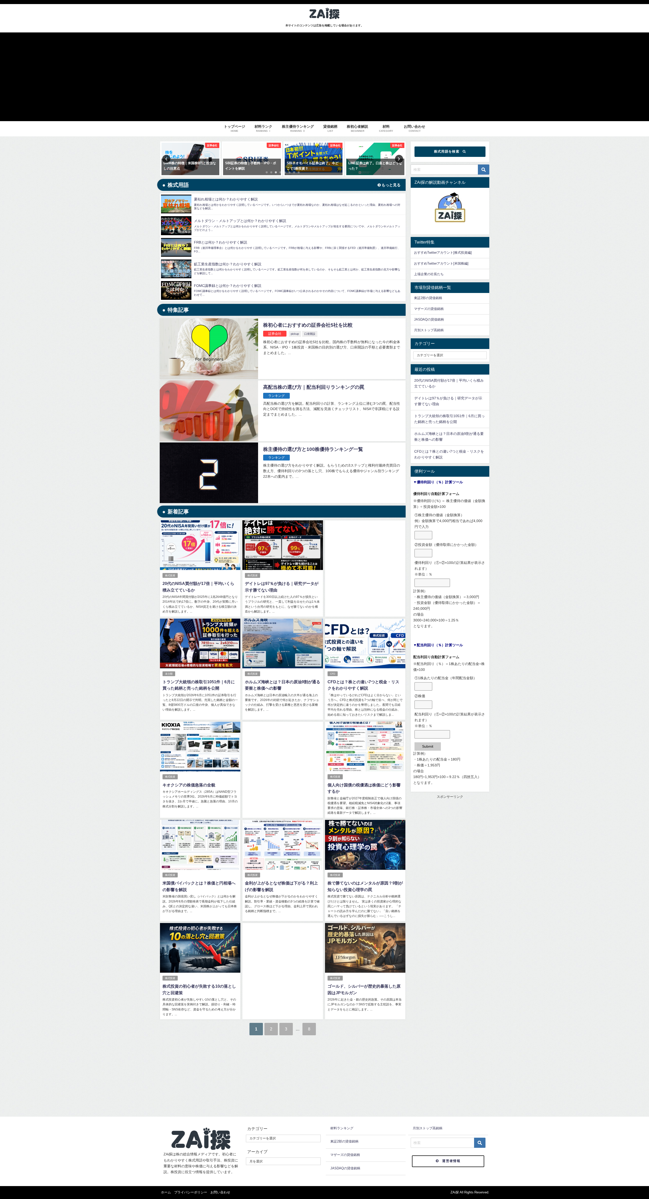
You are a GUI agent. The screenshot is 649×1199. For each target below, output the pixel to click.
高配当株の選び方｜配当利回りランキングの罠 (313, 387)
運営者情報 (451, 1161)
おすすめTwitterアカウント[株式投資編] (443, 252)
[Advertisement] (365, 563)
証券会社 (274, 333)
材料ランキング (341, 1128)
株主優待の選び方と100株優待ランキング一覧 (313, 449)
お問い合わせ (220, 1192)
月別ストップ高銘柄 (429, 330)
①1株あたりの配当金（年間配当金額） (445, 678)
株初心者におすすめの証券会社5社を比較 (308, 325)
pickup (295, 333)
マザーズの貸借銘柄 (429, 308)
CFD (332, 674)
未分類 (169, 674)
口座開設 (309, 333)
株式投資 (170, 575)
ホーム (166, 1192)
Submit (427, 746)
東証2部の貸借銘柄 (428, 298)
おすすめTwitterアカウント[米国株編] (441, 263)
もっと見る (391, 185)
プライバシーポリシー (190, 1192)
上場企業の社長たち (429, 274)
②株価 (419, 696)
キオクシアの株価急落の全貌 (189, 785)
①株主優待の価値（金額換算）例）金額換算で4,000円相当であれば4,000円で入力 (448, 520)
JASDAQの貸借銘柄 (429, 319)
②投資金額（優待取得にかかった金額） (446, 544)
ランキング (276, 395)
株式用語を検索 (446, 151)
